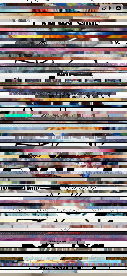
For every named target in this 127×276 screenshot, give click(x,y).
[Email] (118, 8)
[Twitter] (104, 8)
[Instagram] (111, 8)
